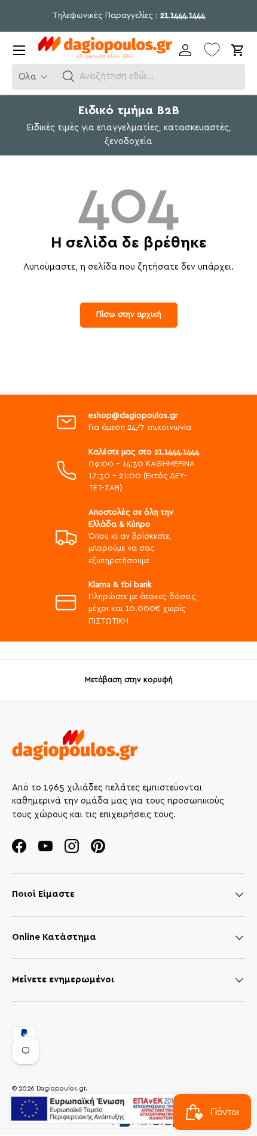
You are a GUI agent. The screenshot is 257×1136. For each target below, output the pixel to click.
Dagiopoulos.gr (60, 1088)
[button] (69, 77)
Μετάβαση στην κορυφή (129, 680)
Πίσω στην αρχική (128, 314)
